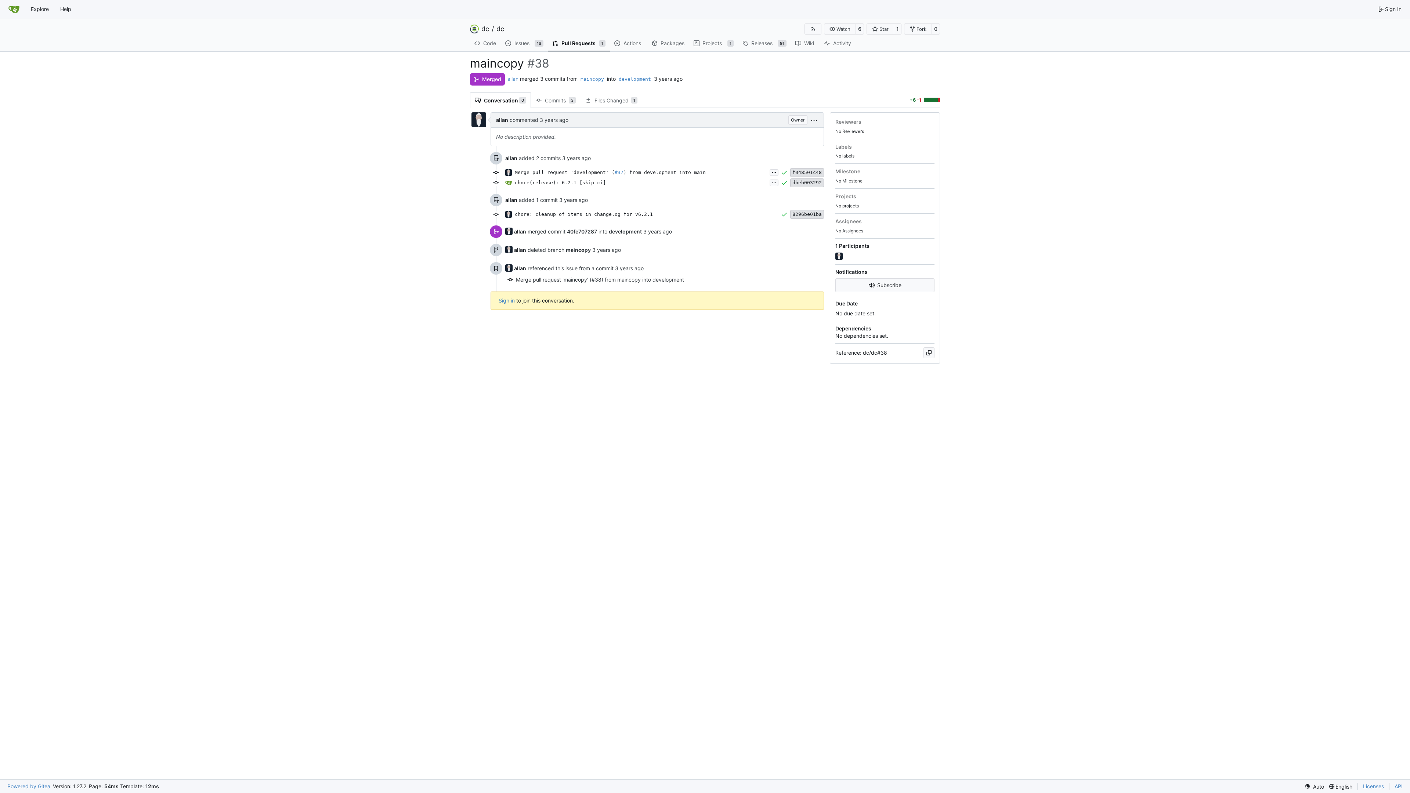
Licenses (1373, 786)
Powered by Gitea (28, 786)
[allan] (839, 256)
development (635, 79)
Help (65, 9)
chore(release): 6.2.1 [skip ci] (560, 182)
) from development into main (664, 172)
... (774, 171)
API (1399, 786)
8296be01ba (807, 214)
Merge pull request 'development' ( (565, 172)
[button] (840, 29)
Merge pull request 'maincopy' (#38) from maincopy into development (600, 279)
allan (512, 79)
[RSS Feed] (813, 29)
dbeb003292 (807, 182)
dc (485, 29)
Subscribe (889, 285)
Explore (40, 9)
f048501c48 (807, 172)
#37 (619, 172)
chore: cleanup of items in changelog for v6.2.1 (584, 214)
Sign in (507, 300)
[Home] (14, 9)
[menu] (814, 120)
